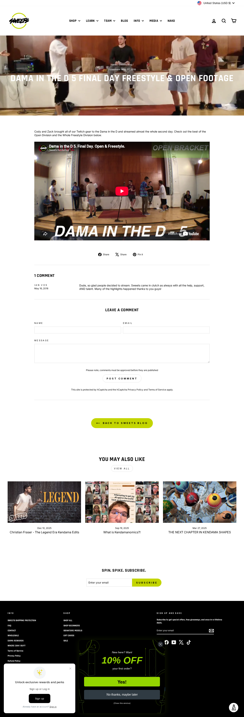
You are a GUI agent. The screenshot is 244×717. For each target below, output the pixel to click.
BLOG (124, 21)
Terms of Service (157, 389)
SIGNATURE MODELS (72, 630)
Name (38, 323)
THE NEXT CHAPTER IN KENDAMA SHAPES (199, 532)
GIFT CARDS (68, 635)
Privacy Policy (135, 389)
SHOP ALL (67, 620)
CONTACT (12, 630)
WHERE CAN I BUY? (17, 645)
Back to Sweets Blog (124, 422)
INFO (137, 21)
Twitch (80, 131)
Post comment (122, 378)
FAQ (9, 625)
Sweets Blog (125, 64)
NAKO (171, 21)
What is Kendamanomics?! (121, 532)
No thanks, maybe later (122, 694)
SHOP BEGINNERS (71, 625)
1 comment (114, 69)
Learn (91, 21)
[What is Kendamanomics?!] (122, 502)
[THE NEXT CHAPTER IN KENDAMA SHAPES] (199, 502)
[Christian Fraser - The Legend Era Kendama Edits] (44, 502)
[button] (233, 707)
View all (122, 468)
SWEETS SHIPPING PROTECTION (22, 620)
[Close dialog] (160, 644)
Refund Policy (14, 661)
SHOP (73, 21)
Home (114, 64)
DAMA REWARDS (15, 640)
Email (128, 323)
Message (41, 340)
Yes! (122, 681)
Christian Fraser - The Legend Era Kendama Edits (44, 532)
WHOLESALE (13, 635)
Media (154, 21)
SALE (65, 640)
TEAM (108, 21)
